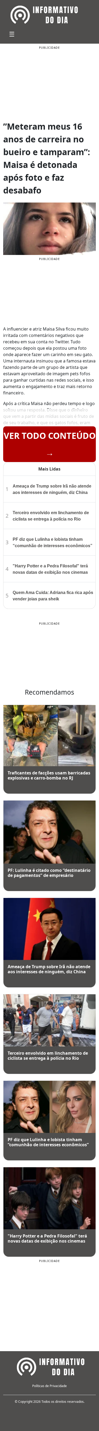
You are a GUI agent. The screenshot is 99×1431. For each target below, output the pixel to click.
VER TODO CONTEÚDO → (50, 444)
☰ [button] (12, 34)
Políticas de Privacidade (49, 1386)
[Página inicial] (49, 1366)
